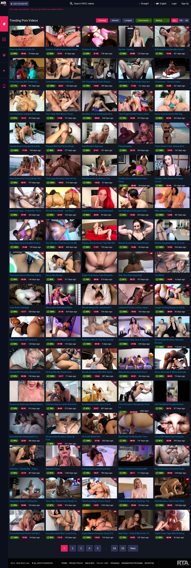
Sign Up (185, 3)
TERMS (64, 563)
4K (186, 20)
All (175, 20)
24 (114, 548)
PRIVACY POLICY (76, 563)
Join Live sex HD (20, 4)
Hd (181, 20)
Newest (115, 20)
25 (122, 548)
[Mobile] (4, 86)
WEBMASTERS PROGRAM (132, 563)
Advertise (149, 563)
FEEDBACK (115, 563)
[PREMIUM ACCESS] (4, 55)
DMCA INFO (89, 563)
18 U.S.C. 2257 (102, 563)
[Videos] (4, 24)
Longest (128, 20)
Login (174, 3)
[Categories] (4, 39)
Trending (102, 20)
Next (132, 548)
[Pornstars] (4, 70)
